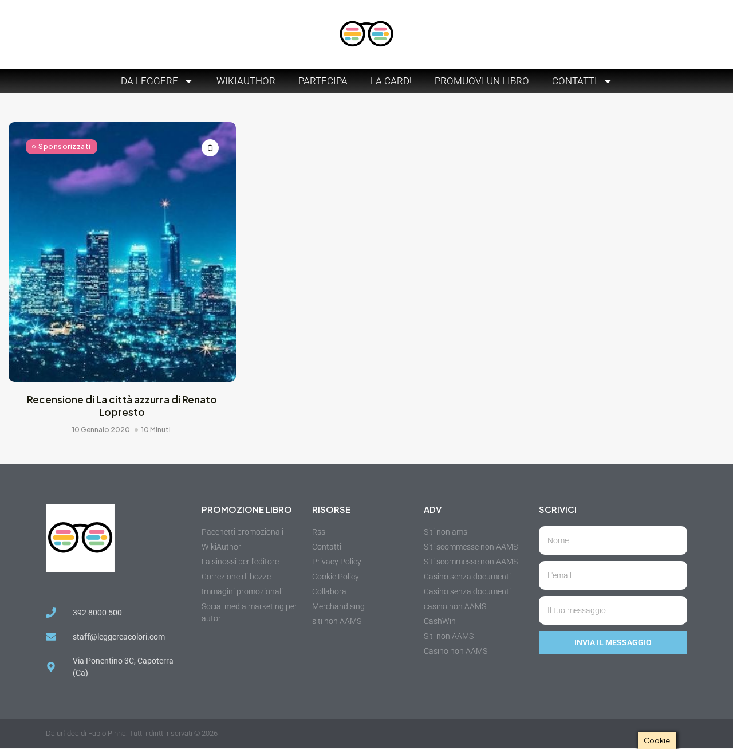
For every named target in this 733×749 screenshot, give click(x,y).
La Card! (391, 81)
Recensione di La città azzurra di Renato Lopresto (122, 405)
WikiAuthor (245, 81)
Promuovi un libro (482, 81)
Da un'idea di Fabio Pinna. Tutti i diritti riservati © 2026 (132, 733)
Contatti (574, 81)
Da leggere (149, 81)
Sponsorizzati (64, 146)
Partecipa (323, 81)
